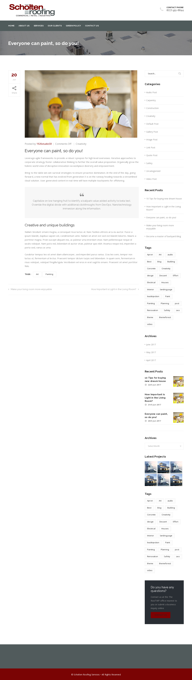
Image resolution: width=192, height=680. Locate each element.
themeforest (165, 317)
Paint (167, 296)
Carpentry (151, 100)
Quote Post (152, 155)
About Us (24, 26)
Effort (175, 275)
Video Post (151, 179)
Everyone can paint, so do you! (161, 217)
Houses (165, 282)
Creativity (81, 143)
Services (39, 26)
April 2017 (151, 360)
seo (178, 310)
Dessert (163, 275)
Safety (149, 163)
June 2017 (151, 344)
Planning (165, 303)
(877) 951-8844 (175, 10)
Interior (150, 289)
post (177, 303)
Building (171, 261)
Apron (150, 254)
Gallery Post (152, 131)
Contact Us (92, 26)
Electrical (151, 282)
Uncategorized (153, 171)
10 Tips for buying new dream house (164, 198)
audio (170, 254)
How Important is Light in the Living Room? (113, 289)
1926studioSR (44, 143)
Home (11, 26)
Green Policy (73, 26)
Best (149, 261)
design (150, 275)
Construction (152, 108)
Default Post (152, 123)
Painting (49, 274)
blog (159, 261)
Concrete (151, 268)
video (149, 324)
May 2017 (151, 352)
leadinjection (153, 296)
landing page (166, 289)
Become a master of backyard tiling (163, 236)
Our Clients (55, 26)
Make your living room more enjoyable (31, 289)
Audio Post (151, 92)
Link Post (150, 147)
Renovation (152, 310)
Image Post (152, 139)
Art (37, 274)
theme (150, 317)
